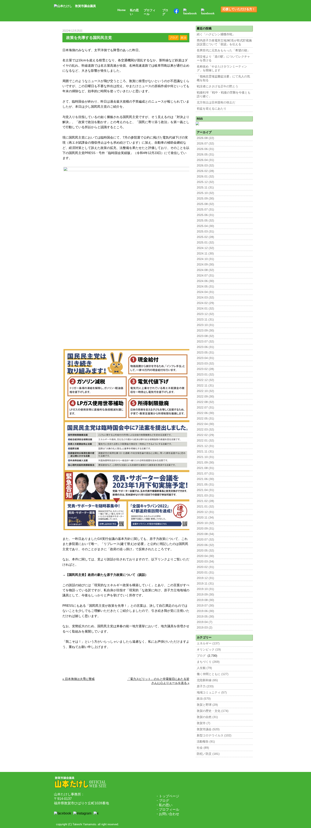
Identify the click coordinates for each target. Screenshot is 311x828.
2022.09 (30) (205, 396)
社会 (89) (203, 747)
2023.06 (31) (205, 347)
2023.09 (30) (205, 330)
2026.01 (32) (205, 176)
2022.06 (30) (205, 413)
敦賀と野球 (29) (207, 704)
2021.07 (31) (205, 473)
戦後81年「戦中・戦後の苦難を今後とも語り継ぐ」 (223, 94)
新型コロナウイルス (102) (214, 735)
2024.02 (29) (205, 303)
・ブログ (162, 800)
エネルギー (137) (208, 643)
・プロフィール (167, 809)
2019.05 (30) (205, 616)
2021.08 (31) (205, 468)
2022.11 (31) (205, 385)
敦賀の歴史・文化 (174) (212, 710)
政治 (183, 37)
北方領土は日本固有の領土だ (216, 102)
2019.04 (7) (204, 622)
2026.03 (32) (205, 165)
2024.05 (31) (205, 286)
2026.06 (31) (205, 149)
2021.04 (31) (205, 490)
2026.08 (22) (205, 138)
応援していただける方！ (239, 9)
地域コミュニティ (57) (212, 692)
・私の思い (164, 805)
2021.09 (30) (205, 462)
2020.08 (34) (205, 534)
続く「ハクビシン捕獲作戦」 (216, 34)
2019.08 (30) (205, 600)
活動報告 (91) (206, 741)
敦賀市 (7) (203, 723)
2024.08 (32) (205, 270)
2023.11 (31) (205, 319)
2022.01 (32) (205, 440)
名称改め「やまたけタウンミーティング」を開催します (222, 68)
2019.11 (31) (205, 583)
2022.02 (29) (205, 435)
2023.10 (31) (205, 325)
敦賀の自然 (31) (207, 717)
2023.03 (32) (205, 363)
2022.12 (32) (205, 380)
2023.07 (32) (205, 341)
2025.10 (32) (205, 193)
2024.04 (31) (205, 292)
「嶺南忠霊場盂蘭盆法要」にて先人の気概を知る (223, 78)
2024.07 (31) (205, 275)
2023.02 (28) (205, 369)
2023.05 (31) (205, 352)
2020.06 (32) (205, 545)
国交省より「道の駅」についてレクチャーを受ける (223, 58)
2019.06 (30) (205, 611)
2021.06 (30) (205, 479)
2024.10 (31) (205, 259)
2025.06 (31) (205, 215)
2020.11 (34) (205, 517)
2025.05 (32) (205, 220)
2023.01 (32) (205, 374)
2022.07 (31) (205, 407)
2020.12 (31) (205, 512)
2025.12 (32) (205, 182)
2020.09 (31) (205, 528)
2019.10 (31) (205, 589)
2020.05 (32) (205, 550)
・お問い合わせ (167, 814)
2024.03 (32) (205, 297)
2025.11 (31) (205, 187)
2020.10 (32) (205, 523)
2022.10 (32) (205, 391)
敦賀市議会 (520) (208, 729)
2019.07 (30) (205, 605)
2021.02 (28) (205, 501)
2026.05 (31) (205, 154)
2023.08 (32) (205, 336)
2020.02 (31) (205, 567)
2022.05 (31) (205, 418)
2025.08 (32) (205, 204)
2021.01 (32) (205, 506)
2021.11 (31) (205, 451)
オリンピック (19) (209, 649)
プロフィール (150, 12)
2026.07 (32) (205, 143)
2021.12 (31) (205, 446)
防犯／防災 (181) (208, 753)
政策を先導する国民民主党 (89, 38)
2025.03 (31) (205, 231)
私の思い (134, 12)
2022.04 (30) (205, 424)
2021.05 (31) (205, 484)
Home (121, 10)
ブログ (165, 12)
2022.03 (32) (205, 429)
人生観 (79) (204, 668)
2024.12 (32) (205, 248)
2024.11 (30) (205, 253)
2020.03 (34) (205, 561)
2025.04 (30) (205, 226)
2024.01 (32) (205, 308)
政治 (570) (204, 698)
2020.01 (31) (205, 572)
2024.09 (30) (205, 264)
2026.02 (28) (205, 171)
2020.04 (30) (205, 556)
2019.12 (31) (205, 578)
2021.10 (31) (205, 457)
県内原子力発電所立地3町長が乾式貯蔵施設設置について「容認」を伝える (224, 42)
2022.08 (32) (205, 402)
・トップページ (167, 796)
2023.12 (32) (205, 314)
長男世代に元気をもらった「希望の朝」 (223, 50)
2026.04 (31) (205, 160)
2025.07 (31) (205, 209)
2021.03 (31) (205, 495)
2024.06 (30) (205, 281)
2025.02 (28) (205, 237)
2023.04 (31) (205, 358)
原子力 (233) (205, 686)
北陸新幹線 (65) (207, 680)
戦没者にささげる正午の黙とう (217, 86)
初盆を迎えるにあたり (211, 108)
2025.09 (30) (205, 198)
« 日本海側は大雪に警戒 (78, 679)
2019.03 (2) (204, 627)
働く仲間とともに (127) (212, 674)
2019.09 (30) (205, 594)
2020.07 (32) (205, 539)
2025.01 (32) (205, 242)
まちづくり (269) (208, 661)
